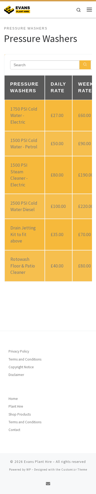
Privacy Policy (19, 351)
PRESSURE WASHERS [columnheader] (24, 87)
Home (13, 398)
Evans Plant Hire (38, 461)
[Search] (85, 64)
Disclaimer (16, 374)
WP (28, 469)
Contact (14, 430)
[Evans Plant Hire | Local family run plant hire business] (17, 8)
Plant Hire (16, 406)
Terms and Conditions (25, 359)
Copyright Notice (21, 367)
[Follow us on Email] (48, 483)
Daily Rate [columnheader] (58, 87)
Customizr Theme (74, 469)
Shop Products (20, 414)
